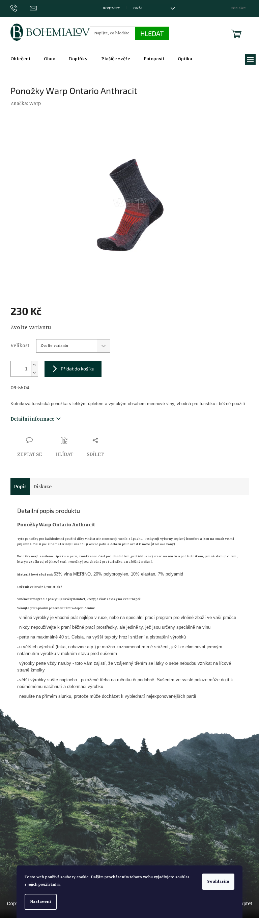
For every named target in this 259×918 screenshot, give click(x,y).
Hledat (152, 33)
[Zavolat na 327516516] (20, 8)
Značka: (25, 103)
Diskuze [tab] (42, 487)
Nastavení (40, 901)
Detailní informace (32, 419)
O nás (137, 8)
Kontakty (111, 8)
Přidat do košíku (77, 368)
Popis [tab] (20, 487)
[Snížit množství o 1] (34, 372)
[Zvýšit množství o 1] (34, 365)
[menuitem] (20, 59)
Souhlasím (218, 881)
